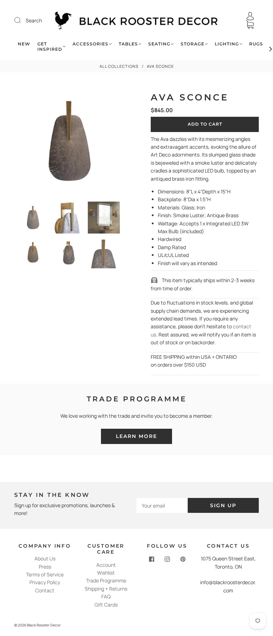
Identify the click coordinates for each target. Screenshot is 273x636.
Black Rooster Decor (44, 625)
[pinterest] (183, 559)
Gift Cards (106, 604)
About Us (44, 558)
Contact (44, 590)
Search (34, 20)
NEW (24, 43)
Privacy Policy (45, 582)
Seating (159, 43)
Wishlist (106, 572)
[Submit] (22, 20)
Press (45, 566)
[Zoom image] (68, 142)
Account (106, 564)
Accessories (90, 43)
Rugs (256, 43)
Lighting (227, 43)
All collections (119, 66)
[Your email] (162, 505)
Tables (128, 43)
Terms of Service (45, 574)
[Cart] (250, 24)
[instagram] (167, 559)
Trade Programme (106, 580)
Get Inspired (49, 46)
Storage (192, 43)
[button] (25, 142)
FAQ (106, 596)
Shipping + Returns (106, 588)
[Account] (250, 16)
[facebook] (151, 559)
